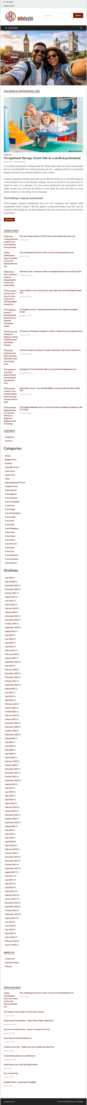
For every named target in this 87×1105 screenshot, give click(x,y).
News (7, 479)
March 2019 (10, 803)
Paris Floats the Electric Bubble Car (18, 1038)
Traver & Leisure (11, 559)
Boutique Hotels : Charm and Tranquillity (20, 1082)
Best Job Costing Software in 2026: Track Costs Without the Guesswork (47, 236)
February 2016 (11, 941)
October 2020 (10, 731)
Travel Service (11, 544)
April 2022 (9, 700)
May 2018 (9, 838)
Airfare (8, 456)
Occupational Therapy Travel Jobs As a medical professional (42, 158)
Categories (9, 437)
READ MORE (8, 219)
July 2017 (9, 876)
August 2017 (10, 872)
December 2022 (11, 673)
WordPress (70, 1102)
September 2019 (11, 780)
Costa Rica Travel (12, 467)
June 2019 (9, 792)
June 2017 (9, 880)
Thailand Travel (11, 486)
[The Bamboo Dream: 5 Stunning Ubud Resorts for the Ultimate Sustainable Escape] (11, 310)
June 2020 (9, 746)
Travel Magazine (11, 528)
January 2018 (10, 853)
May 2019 (9, 796)
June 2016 (9, 926)
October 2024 (10, 623)
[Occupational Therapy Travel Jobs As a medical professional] (43, 124)
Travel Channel (11, 498)
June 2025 (9, 601)
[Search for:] (63, 15)
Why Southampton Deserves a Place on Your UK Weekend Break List (46, 252)
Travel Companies (12, 501)
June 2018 (9, 834)
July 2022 (9, 692)
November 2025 (11, 589)
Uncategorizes (11, 563)
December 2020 (11, 723)
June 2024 (9, 639)
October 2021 (10, 711)
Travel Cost (9, 505)
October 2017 (10, 864)
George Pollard (21, 162)
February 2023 (11, 669)
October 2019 (10, 776)
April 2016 (9, 933)
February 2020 (11, 761)
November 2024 (11, 620)
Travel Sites (9, 547)
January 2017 (10, 899)
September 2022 (11, 685)
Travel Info (9, 521)
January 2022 (10, 708)
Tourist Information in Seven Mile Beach (19, 1056)
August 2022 (10, 688)
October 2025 (10, 593)
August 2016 (10, 918)
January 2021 (10, 719)
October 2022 (10, 681)
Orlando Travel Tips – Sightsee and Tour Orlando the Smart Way (29, 1047)
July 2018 (9, 830)
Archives (8, 441)
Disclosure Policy (12, 962)
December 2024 (11, 616)
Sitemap (8, 966)
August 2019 (10, 784)
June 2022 (9, 696)
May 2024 (9, 643)
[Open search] (81, 28)
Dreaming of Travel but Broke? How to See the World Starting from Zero (48, 369)
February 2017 (11, 895)
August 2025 (10, 597)
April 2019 (9, 799)
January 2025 (10, 612)
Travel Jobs (9, 524)
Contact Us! (10, 959)
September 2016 (11, 914)
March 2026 (10, 581)
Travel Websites (11, 555)
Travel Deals (10, 509)
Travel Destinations (13, 513)
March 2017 (10, 891)
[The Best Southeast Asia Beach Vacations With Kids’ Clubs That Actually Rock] (11, 350)
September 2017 (11, 868)
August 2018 (10, 826)
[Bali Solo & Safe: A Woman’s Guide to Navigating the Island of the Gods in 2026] (11, 272)
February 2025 (11, 608)
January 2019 (10, 811)
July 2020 (9, 742)
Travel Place (10, 540)
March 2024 (10, 650)
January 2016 (10, 945)
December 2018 (11, 815)
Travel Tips (8, 155)
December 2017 (11, 857)
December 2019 (11, 769)
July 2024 (9, 635)
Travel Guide (10, 517)
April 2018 (9, 841)
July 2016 (9, 922)
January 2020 (10, 765)
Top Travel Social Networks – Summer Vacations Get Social (27, 1029)
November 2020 (11, 727)
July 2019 (9, 788)
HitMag (80, 1102)
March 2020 (10, 757)
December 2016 (11, 903)
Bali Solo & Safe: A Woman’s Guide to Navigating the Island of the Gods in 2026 (50, 271)
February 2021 (11, 715)
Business (8, 463)
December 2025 (11, 585)
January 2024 (10, 658)
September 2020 (11, 734)
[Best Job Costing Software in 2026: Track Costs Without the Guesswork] (11, 236)
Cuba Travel (10, 471)
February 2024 (11, 654)
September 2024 (11, 627)
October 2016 (10, 910)
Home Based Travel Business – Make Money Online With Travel (28, 1021)
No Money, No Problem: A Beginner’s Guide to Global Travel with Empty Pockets (51, 331)
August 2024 (10, 631)
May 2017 (9, 883)
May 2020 (9, 750)
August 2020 (10, 738)
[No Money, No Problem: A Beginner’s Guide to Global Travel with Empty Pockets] (11, 331)
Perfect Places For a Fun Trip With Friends (20, 1065)
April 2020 (9, 753)
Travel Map (9, 532)
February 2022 (11, 704)
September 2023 (11, 662)
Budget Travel (10, 459)
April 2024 (9, 646)
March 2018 (10, 845)
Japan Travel (10, 475)
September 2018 (11, 822)
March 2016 (10, 937)
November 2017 (11, 861)
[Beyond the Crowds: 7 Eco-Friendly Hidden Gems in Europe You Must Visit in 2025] (11, 388)
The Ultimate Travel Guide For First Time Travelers (24, 1012)
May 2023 (9, 666)
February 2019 (11, 807)
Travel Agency (11, 494)
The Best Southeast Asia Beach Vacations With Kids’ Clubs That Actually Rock (50, 350)
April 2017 (9, 887)
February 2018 (11, 849)
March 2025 (10, 604)
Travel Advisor (11, 490)
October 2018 (10, 818)
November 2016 (11, 906)
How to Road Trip (11, 1073)
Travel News (10, 536)
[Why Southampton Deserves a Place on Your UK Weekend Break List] (11, 253)
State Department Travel (15, 482)
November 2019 (11, 773)
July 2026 (9, 578)
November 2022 (11, 677)
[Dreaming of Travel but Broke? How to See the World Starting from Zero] (11, 369)
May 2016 (9, 929)
